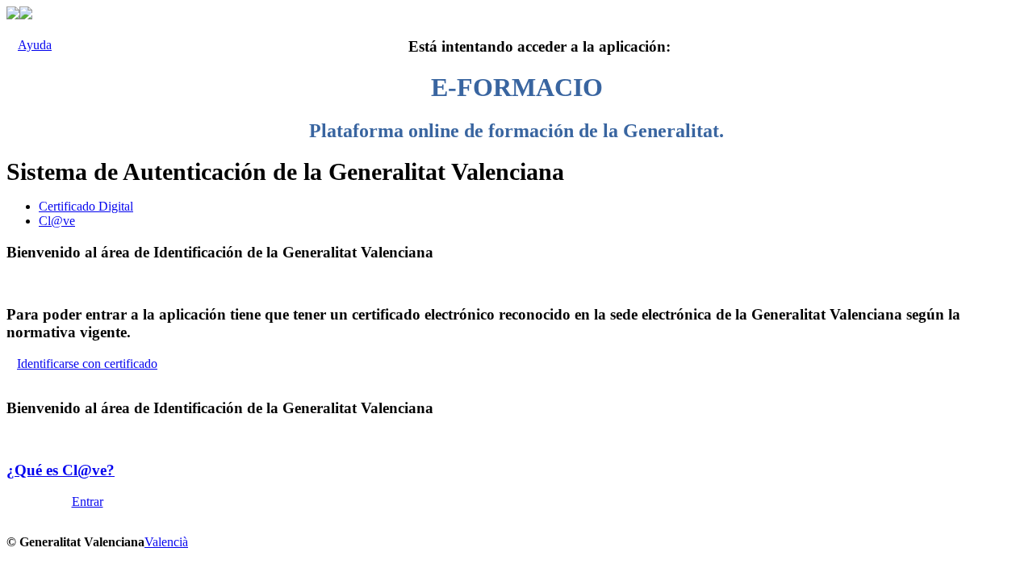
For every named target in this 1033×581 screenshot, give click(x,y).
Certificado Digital (86, 206)
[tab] (533, 206)
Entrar (87, 501)
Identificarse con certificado (87, 363)
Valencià (166, 542)
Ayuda (35, 45)
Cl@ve (57, 221)
